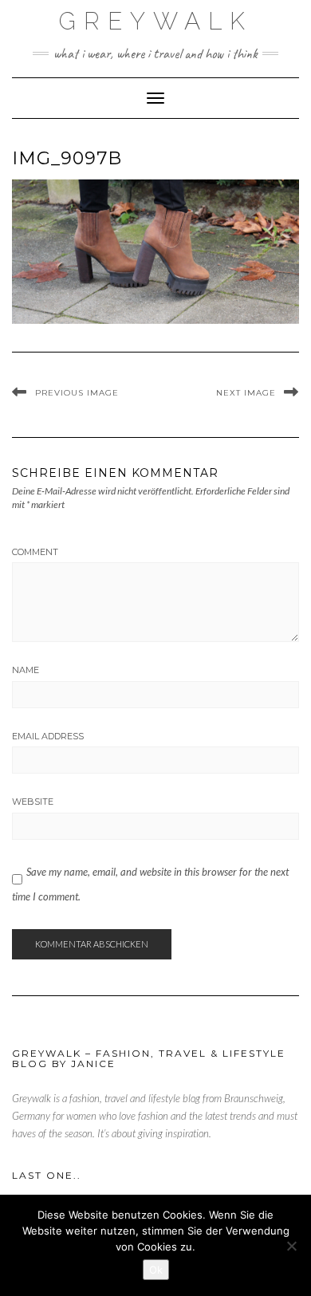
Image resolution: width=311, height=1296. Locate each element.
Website (32, 801)
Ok (156, 1269)
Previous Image (77, 393)
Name (25, 670)
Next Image (246, 393)
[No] (291, 1246)
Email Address (48, 736)
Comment (35, 551)
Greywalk (156, 21)
